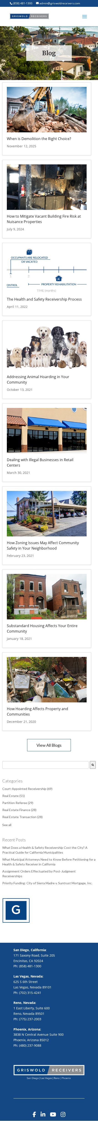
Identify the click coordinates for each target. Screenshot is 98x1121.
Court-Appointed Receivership (27, 789)
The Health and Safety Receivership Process (44, 299)
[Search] (93, 765)
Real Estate (13, 796)
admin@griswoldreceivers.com (59, 3)
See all (6, 825)
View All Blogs (49, 745)
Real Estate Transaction (22, 817)
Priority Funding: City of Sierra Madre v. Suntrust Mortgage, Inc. (47, 883)
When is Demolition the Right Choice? (39, 138)
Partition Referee (17, 803)
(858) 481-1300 (22, 3)
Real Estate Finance (19, 810)
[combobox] (45, 765)
